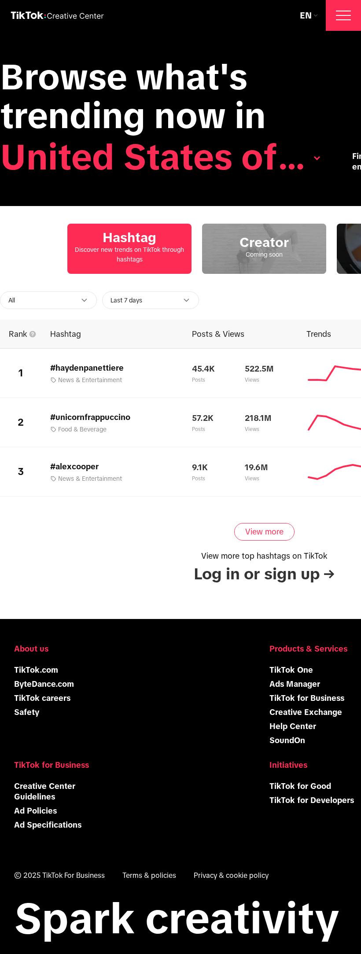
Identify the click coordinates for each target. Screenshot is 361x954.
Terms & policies (149, 875)
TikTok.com (36, 670)
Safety (26, 712)
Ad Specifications (47, 825)
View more (264, 531)
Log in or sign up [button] (264, 574)
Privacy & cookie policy (231, 875)
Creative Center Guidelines (44, 791)
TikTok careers (42, 698)
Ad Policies (35, 811)
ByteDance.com (44, 684)
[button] (343, 15)
